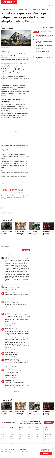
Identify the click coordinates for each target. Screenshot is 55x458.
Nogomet (12, 429)
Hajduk (11, 434)
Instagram (49, 434)
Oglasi (44, 2)
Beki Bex (7, 313)
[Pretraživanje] (52, 6)
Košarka (12, 438)
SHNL (11, 436)
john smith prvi (8, 301)
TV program (38, 432)
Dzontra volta (8, 286)
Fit (19, 443)
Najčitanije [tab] (43, 31)
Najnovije (8, 9)
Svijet (25, 9)
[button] (3, 225)
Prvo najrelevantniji (15, 254)
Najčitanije (14, 9)
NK (3, 293)
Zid (25, 2)
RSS (37, 438)
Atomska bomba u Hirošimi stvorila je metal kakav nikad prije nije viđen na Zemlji (44, 57)
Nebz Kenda (8, 292)
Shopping (21, 429)
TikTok (48, 436)
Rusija (3, 212)
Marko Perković (8, 328)
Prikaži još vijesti (43, 63)
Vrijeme (38, 436)
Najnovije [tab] (36, 31)
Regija (29, 9)
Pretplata (20, 2)
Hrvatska (21, 9)
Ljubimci (20, 434)
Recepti (29, 432)
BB (3, 314)
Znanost (3, 443)
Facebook (49, 429)
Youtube (49, 432)
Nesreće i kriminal (41, 9)
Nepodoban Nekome (9, 257)
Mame (20, 438)
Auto (20, 440)
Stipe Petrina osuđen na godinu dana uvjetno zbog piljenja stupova (44, 36)
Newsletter (47, 443)
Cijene (49, 2)
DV (3, 287)
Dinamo (11, 432)
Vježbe (29, 436)
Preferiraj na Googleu (48, 27)
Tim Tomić (7, 369)
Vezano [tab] (50, 31)
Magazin (21, 427)
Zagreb (34, 9)
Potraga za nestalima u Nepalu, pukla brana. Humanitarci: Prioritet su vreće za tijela (44, 47)
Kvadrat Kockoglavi (9, 359)
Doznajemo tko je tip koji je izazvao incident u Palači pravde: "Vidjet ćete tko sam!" (44, 41)
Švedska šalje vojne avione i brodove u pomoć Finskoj (42, 52)
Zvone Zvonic (8, 380)
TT (3, 370)
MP (3, 329)
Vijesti (30, 2)
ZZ (3, 381)
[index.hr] (9, 2)
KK (3, 360)
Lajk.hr (29, 434)
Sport (34, 2)
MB (3, 353)
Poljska (10, 212)
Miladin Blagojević (9, 352)
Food (20, 436)
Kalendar (29, 440)
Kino (37, 434)
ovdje (8, 197)
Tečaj (37, 429)
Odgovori (29, 438)
